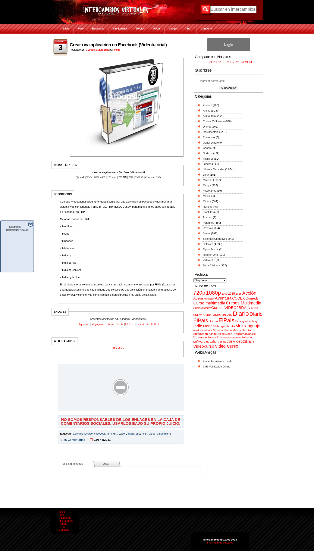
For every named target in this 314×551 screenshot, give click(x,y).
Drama (213, 321)
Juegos (173, 28)
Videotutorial (164, 433)
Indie (197, 326)
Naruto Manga (232, 330)
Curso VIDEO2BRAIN (217, 314)
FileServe (130, 324)
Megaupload (97, 324)
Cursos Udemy (202, 308)
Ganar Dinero (211, 142)
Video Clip (209, 260)
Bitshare (110, 324)
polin (117, 49)
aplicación (79, 433)
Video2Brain (243, 341)
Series (206, 233)
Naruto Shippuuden (220, 333)
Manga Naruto (225, 326)
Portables (208, 222)
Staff (189, 28)
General (207, 148)
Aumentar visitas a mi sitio (218, 361)
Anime (206, 110)
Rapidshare (84, 324)
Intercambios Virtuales (220, 542)
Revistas (208, 228)
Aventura (223, 298)
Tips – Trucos (211, 249)
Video (152, 433)
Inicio (66, 28)
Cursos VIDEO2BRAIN (230, 308)
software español (205, 341)
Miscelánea (209, 190)
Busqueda (98, 28)
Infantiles (208, 158)
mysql (131, 433)
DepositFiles (142, 324)
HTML (116, 433)
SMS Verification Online (216, 366)
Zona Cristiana (211, 265)
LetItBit (155, 324)
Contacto (206, 28)
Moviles (207, 196)
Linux (206, 174)
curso (89, 433)
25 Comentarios (74, 439)
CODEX (238, 298)
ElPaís (226, 320)
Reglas (140, 28)
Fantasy (252, 321)
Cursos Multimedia (97, 49)
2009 (224, 293)
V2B (229, 341)
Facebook (100, 433)
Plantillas (208, 212)
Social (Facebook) (73, 463)
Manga (207, 185)
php (138, 433)
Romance (200, 337)
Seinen (212, 337)
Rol (254, 333)
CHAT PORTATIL (215, 62)
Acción (249, 293)
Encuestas (209, 137)
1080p (213, 293)
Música (207, 201)
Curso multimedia (209, 303)
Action (198, 298)
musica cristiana (202, 330)
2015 (231, 293)
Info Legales (120, 28)
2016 (239, 293)
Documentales (211, 132)
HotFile (119, 324)
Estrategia (241, 321)
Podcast (207, 217)
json (123, 433)
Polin (144, 433)
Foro (81, 28)
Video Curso (226, 346)
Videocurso (203, 346)
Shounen (222, 337)
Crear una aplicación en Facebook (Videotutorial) (118, 44)
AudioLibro (209, 116)
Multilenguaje (247, 325)
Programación (242, 333)
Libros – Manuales (213, 169)
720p (199, 293)
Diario (241, 313)
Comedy (252, 298)
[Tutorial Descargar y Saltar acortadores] (120, 407)
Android (207, 105)
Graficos (208, 153)
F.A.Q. (156, 28)
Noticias (207, 206)
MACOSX (208, 180)
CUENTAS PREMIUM (239, 62)
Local (106, 463)
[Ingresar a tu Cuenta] (228, 50)
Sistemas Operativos (215, 238)
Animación (209, 298)
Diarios (207, 126)
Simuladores (234, 337)
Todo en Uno (210, 254)
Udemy (222, 341)
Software (208, 244)
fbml (109, 433)
